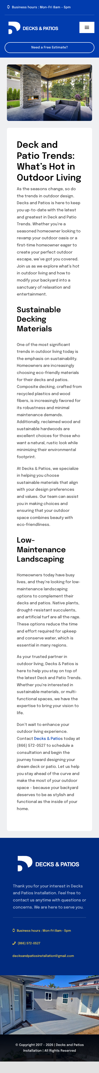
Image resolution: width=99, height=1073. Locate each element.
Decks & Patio (47, 739)
